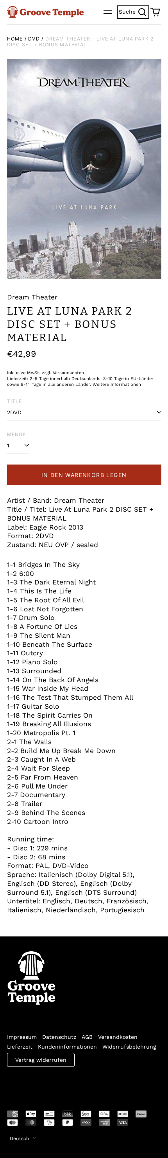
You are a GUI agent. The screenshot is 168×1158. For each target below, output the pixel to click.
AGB (87, 1037)
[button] (155, 12)
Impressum (22, 1037)
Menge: (17, 434)
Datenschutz (59, 1037)
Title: (15, 401)
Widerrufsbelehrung (129, 1047)
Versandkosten (118, 1037)
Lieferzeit (19, 1047)
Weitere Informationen (117, 384)
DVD (34, 39)
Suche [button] (134, 11)
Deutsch (20, 1138)
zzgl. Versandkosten (63, 372)
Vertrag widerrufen (40, 1060)
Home (15, 39)
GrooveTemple (43, 1083)
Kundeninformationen (67, 1047)
